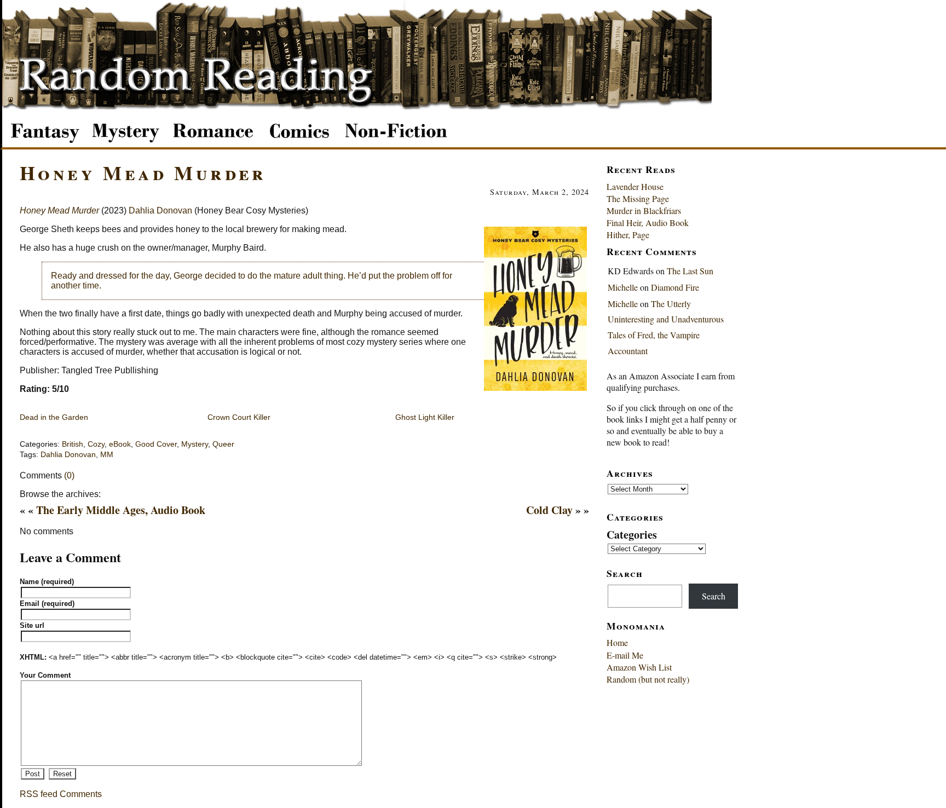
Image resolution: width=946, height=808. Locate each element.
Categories (632, 534)
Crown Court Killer (238, 417)
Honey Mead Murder (143, 172)
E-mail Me (625, 655)
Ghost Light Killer (424, 417)
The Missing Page (638, 198)
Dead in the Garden (54, 417)
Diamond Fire (675, 287)
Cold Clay (549, 510)
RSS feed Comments (61, 794)
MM (106, 455)
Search (713, 596)
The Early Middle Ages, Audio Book (120, 510)
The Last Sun (690, 270)
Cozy (96, 444)
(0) (69, 475)
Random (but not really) (648, 679)
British (72, 444)
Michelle (623, 287)
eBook (120, 444)
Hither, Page (628, 234)
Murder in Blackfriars (644, 210)
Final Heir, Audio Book (648, 222)
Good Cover (156, 444)
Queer (223, 444)
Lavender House (635, 186)
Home (617, 642)
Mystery (194, 444)
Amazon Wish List (639, 667)
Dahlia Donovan (160, 210)
